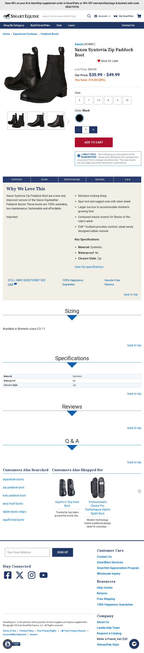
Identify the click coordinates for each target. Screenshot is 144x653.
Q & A (127, 179)
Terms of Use (9, 631)
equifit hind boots (13, 519)
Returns (102, 593)
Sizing (44, 179)
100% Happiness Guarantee (72, 282)
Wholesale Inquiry (108, 573)
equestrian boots (13, 479)
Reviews (99, 179)
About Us (103, 622)
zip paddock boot (13, 487)
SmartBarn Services (110, 562)
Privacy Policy (26, 631)
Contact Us (104, 556)
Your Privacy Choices (75, 631)
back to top (131, 294)
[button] (89, 16)
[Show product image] (36, 75)
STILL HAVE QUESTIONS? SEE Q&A (26, 282)
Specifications (72, 179)
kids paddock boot (14, 495)
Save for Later (109, 61)
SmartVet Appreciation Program (118, 568)
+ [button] (93, 129)
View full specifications (89, 267)
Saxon (79, 44)
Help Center (105, 587)
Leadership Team (108, 627)
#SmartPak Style (108, 644)
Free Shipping (106, 599)
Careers (34, 634)
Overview (16, 179)
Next (139, 491)
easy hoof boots (13, 503)
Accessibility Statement (14, 634)
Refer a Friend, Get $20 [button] (112, 639)
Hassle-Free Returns (112, 282)
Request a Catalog (109, 633)
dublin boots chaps (14, 511)
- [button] (78, 129)
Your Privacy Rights (46, 631)
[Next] (67, 121)
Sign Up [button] (62, 552)
